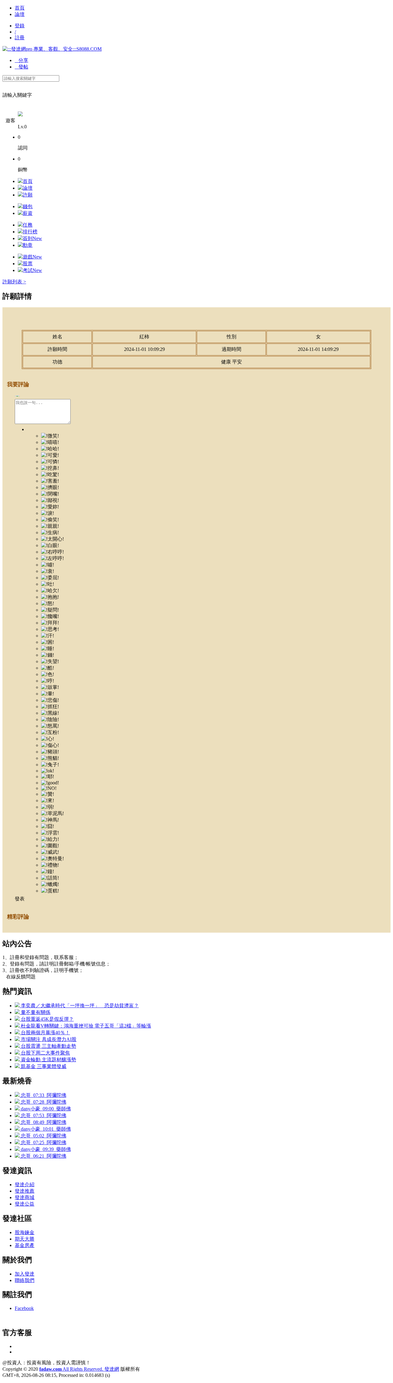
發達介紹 (24, 1184)
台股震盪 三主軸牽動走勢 (48, 1046)
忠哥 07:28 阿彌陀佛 (43, 1102)
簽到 (32, 238)
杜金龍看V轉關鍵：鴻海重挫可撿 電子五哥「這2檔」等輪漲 (85, 1025)
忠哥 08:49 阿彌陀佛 (43, 1122)
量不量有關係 (35, 1012)
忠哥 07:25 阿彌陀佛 (43, 1142)
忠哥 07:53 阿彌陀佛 (43, 1115)
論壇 (20, 14)
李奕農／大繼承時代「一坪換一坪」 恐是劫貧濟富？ (79, 1005)
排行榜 (30, 231)
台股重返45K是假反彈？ (47, 1019)
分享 (21, 60)
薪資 (28, 213)
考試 (32, 270)
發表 (20, 898)
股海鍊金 (24, 1232)
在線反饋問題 (19, 976)
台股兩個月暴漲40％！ (45, 1032)
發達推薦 (24, 1191)
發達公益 (24, 1203)
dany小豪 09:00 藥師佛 (45, 1108)
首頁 (20, 7)
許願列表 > (14, 281)
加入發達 (24, 1273)
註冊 (20, 37)
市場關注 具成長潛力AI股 (48, 1039)
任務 (28, 224)
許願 (28, 194)
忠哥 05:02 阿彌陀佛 (43, 1135)
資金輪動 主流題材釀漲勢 (48, 1059)
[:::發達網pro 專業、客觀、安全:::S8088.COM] (52, 49)
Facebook (24, 1308)
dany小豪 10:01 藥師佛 (45, 1129)
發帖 (21, 66)
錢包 (28, 206)
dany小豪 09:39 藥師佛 (45, 1149)
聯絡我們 (24, 1280)
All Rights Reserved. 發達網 (79, 1369)
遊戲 (32, 256)
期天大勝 (24, 1238)
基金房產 (24, 1245)
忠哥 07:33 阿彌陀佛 (43, 1095)
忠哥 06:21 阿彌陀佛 (43, 1156)
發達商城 (24, 1197)
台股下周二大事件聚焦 (45, 1052)
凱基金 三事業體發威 (43, 1066)
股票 (28, 263)
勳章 (28, 245)
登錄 (20, 25)
